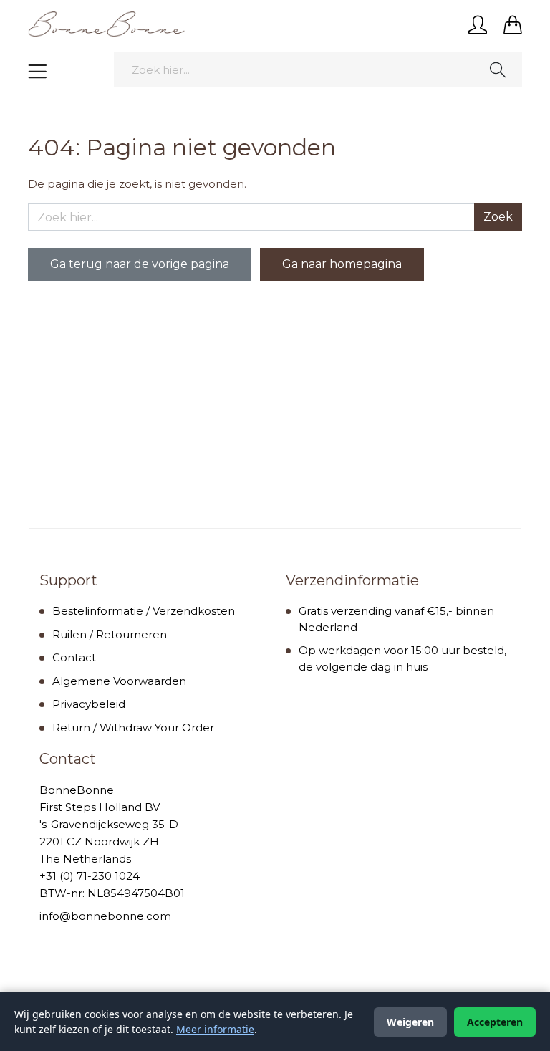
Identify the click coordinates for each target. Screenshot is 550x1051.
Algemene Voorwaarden (119, 681)
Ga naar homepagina (342, 264)
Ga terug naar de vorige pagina (139, 264)
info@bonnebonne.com (105, 916)
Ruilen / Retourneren (109, 634)
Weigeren (410, 1022)
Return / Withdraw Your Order (133, 727)
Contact (74, 657)
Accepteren (495, 1022)
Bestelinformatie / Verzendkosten (143, 611)
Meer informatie (215, 1029)
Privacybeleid (88, 704)
